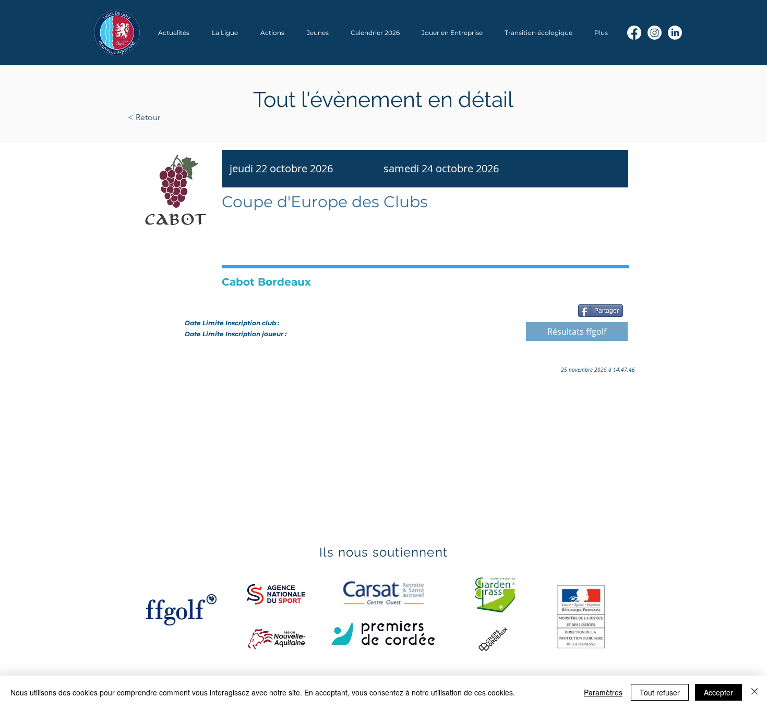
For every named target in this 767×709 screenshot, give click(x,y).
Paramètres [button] (603, 692)
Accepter (718, 692)
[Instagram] (655, 33)
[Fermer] (754, 692)
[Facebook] (634, 33)
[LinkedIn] (675, 33)
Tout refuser (660, 692)
